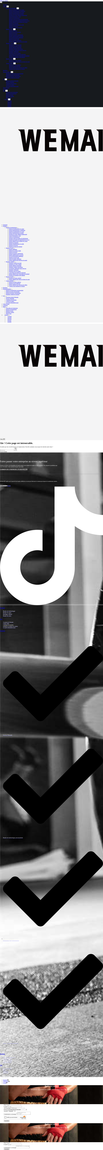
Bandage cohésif (10, 261)
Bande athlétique (13, 249)
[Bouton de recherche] (15, 449)
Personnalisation (7, 289)
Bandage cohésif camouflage (16, 267)
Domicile (5, 224)
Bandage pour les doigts (15, 271)
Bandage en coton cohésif (15, 264)
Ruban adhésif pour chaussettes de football (19, 274)
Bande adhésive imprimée (15, 265)
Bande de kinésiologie (11, 227)
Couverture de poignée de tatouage (17, 272)
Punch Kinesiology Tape (15, 235)
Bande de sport (9, 248)
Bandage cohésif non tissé (15, 263)
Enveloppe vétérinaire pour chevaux (17, 268)
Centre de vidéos (10, 301)
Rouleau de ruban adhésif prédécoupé (18, 234)
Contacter (5, 305)
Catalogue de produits (11, 300)
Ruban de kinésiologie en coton (16, 229)
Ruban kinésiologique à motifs (16, 233)
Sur (4, 296)
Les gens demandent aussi (12, 302)
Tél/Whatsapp (7, 1108)
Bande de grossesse (13, 242)
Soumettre (6, 1120)
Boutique (5, 287)
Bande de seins (9, 276)
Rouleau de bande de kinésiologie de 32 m (19, 239)
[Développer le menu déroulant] (7, 226)
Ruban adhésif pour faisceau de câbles (18, 285)
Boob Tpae (8, 313)
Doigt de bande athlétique (15, 259)
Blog (4, 306)
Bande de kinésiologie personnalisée (14, 290)
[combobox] (7, 450)
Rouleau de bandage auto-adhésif (17, 275)
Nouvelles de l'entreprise (12, 308)
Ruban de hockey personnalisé (13, 293)
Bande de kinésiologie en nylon (16, 231)
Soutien (2, 631)
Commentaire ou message (10, 1114)
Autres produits (9, 280)
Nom (5, 1105)
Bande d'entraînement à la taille (16, 244)
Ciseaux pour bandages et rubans (17, 286)
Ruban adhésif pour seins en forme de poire (19, 279)
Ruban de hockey (13, 252)
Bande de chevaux (13, 245)
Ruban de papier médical (15, 282)
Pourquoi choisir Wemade (12, 297)
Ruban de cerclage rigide (15, 250)
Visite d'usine (6, 304)
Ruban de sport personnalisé (12, 291)
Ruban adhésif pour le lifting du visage (18, 241)
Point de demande (8, 1109)
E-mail (6, 1106)
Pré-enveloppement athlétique (16, 256)
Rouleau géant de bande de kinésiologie (18, 238)
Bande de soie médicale (14, 283)
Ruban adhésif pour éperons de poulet (18, 260)
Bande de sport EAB (14, 257)
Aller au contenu (4, 0)
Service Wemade (10, 298)
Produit (4, 226)
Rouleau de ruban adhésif (15, 278)
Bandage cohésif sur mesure (12, 294)
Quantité (6, 1111)
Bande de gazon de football (15, 246)
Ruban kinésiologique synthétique (17, 230)
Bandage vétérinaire (14, 270)
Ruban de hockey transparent (16, 253)
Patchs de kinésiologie (14, 237)
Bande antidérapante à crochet (16, 255)
